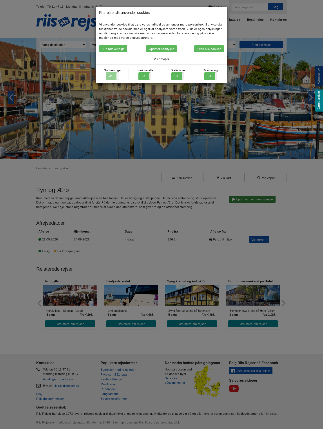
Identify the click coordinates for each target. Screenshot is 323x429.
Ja (143, 76)
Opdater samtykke (161, 49)
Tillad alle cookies (209, 49)
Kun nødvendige (113, 49)
